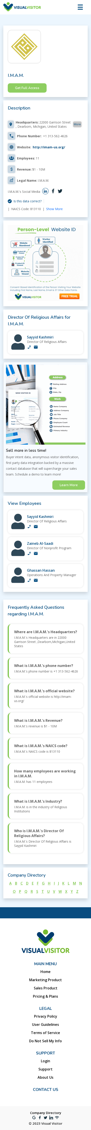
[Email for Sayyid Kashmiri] (36, 347)
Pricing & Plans (45, 996)
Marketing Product (45, 979)
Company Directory (45, 1112)
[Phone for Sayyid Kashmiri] (29, 347)
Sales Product (45, 988)
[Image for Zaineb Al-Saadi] (18, 555)
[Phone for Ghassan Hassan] (29, 580)
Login (45, 1060)
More (77, 124)
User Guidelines (45, 1024)
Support (45, 1069)
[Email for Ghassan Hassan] (36, 580)
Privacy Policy (45, 1016)
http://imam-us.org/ (49, 147)
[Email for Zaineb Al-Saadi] (36, 554)
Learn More (69, 485)
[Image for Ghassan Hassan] (18, 582)
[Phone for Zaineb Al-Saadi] (29, 554)
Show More (54, 209)
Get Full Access (27, 88)
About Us (45, 1077)
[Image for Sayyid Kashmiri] (18, 348)
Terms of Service (45, 1032)
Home (45, 971)
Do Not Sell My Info (45, 1040)
